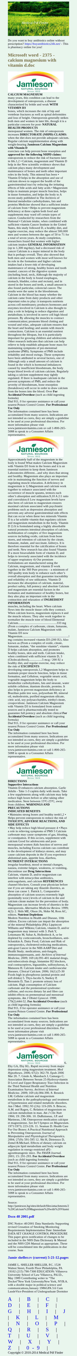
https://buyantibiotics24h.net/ (42, 43)
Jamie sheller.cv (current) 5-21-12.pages (38, 1257)
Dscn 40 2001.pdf (21, 1216)
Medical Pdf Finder (35, 23)
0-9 (34, 1348)
